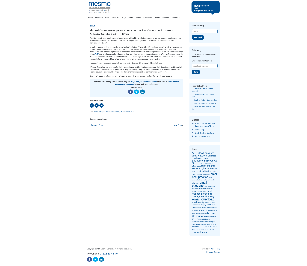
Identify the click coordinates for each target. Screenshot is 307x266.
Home (90, 17)
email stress (210, 202)
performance (203, 224)
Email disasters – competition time (204, 95)
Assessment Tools (102, 17)
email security (114, 111)
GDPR (213, 205)
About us (165, 17)
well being (202, 232)
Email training (196, 205)
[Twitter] (136, 92)
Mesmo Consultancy (204, 214)
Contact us (176, 17)
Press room (147, 17)
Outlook (209, 216)
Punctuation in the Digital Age (205, 103)
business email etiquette (203, 154)
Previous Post (97, 125)
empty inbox (206, 204)
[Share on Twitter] (96, 105)
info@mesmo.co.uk (204, 10)
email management (202, 192)
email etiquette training (205, 189)
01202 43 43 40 (201, 6)
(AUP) (96, 54)
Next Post (178, 125)
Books (157, 17)
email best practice (101, 111)
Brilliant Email (198, 153)
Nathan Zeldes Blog (202, 136)
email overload (203, 198)
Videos (130, 17)
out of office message (204, 217)
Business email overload (204, 160)
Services (115, 17)
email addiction (203, 171)
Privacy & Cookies (213, 252)
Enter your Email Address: (202, 61)
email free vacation (199, 191)
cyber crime (207, 168)
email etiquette (199, 184)
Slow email (201, 227)
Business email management (204, 156)
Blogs (124, 17)
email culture (206, 180)
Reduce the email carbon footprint (202, 89)
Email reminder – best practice (205, 100)
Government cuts (127, 111)
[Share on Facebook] (92, 105)
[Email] (101, 105)
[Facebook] (130, 92)
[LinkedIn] (142, 92)
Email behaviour (205, 174)
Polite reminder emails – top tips (203, 107)
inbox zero (204, 209)
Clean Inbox (197, 163)
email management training (203, 195)
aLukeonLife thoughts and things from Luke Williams (205, 124)
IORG (211, 210)
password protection (206, 222)
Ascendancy (199, 129)
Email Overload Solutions (204, 133)
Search (197, 37)
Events (138, 17)
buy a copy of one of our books (144, 81)
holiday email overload (199, 207)
